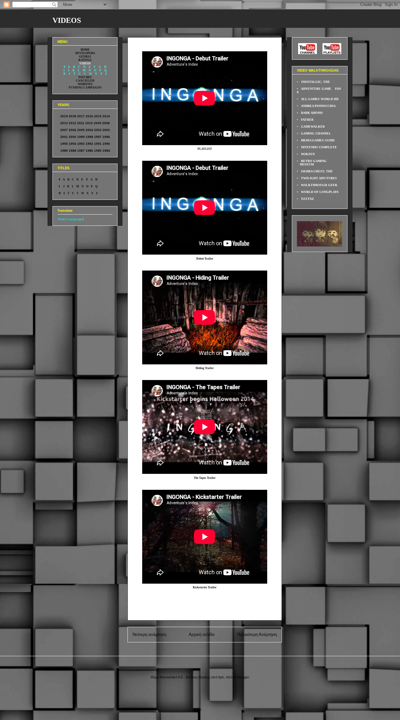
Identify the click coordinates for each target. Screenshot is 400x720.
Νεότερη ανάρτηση (149, 634)
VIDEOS (66, 20)
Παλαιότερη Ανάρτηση (257, 634)
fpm (221, 677)
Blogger (243, 677)
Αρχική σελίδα (202, 634)
